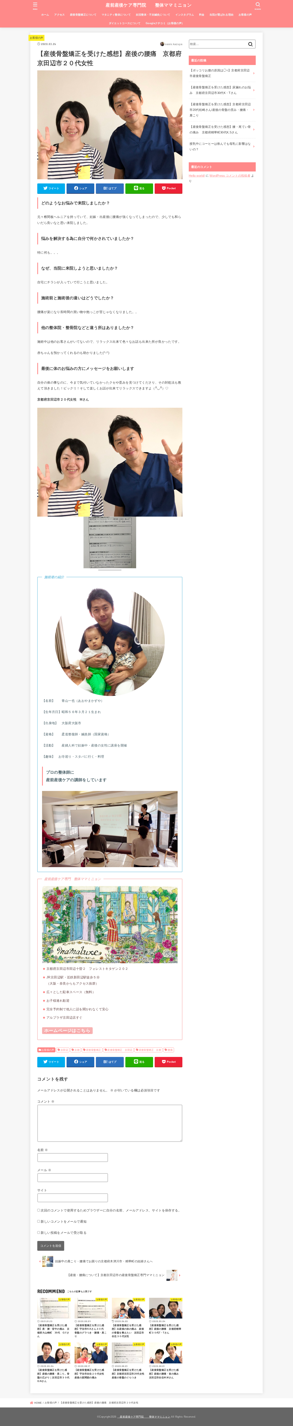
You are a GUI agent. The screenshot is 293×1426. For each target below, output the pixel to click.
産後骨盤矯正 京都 (150, 1050)
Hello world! (197, 175)
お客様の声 (245, 14)
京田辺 (64, 1050)
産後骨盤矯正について (83, 14)
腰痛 (170, 1050)
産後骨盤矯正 (93, 1050)
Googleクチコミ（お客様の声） (165, 23)
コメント (45, 1101)
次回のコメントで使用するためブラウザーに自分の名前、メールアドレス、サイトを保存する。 (111, 1210)
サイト (42, 1190)
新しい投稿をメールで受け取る (64, 1232)
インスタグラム (184, 14)
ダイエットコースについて (125, 23)
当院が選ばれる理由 (221, 14)
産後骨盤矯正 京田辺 (119, 1050)
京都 (77, 1050)
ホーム (45, 14)
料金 (202, 14)
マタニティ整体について (116, 14)
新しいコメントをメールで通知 (64, 1221)
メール (44, 1170)
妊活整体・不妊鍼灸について (153, 14)
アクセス (59, 14)
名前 (42, 1150)
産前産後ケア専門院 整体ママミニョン (146, 5)
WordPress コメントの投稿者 (229, 175)
